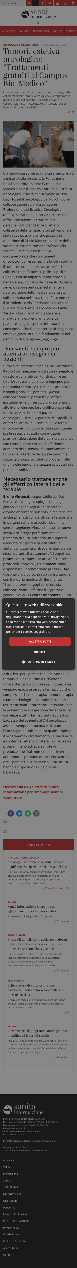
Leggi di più (42, 632)
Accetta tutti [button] (40, 641)
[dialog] (38, 634)
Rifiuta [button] (40, 652)
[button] (38, 662)
